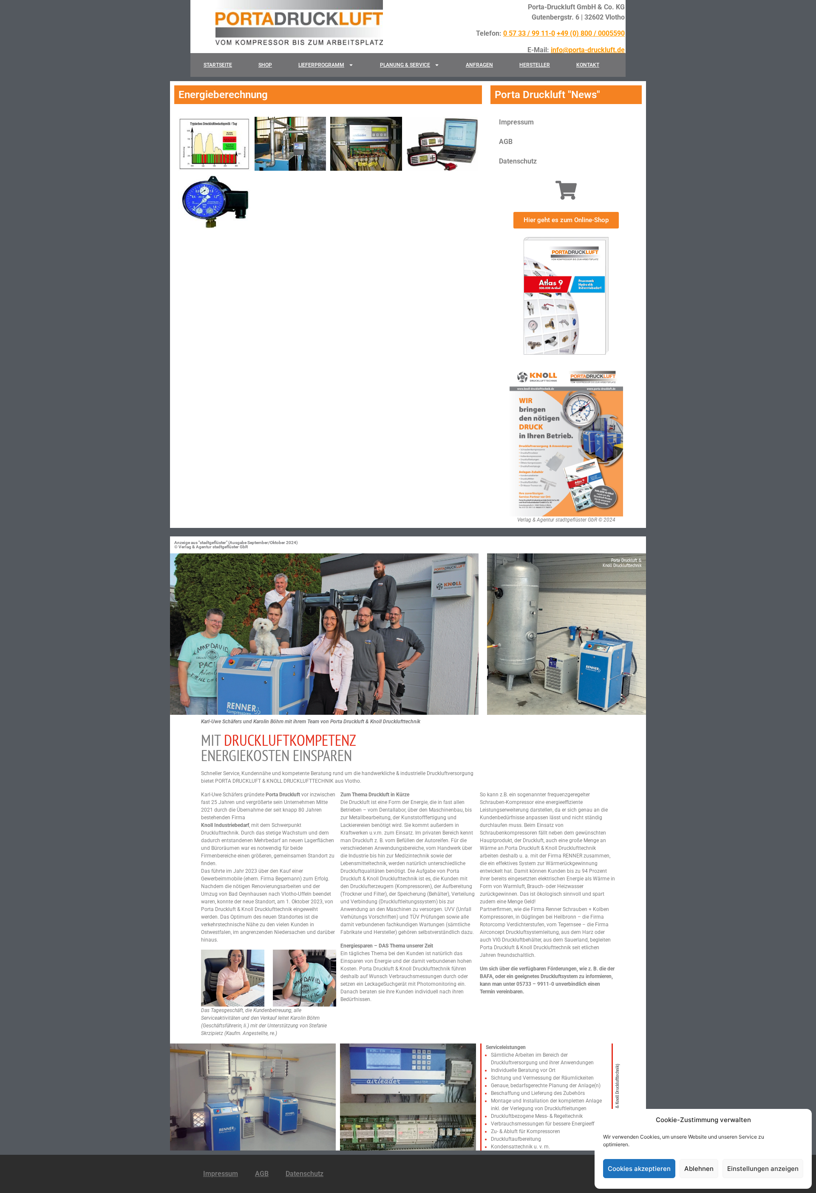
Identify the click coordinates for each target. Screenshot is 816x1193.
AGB (506, 142)
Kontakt (587, 65)
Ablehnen (699, 1169)
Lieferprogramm (321, 65)
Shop (265, 65)
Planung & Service (405, 65)
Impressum (516, 122)
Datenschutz (518, 161)
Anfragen (479, 65)
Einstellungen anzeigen (763, 1169)
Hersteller (534, 65)
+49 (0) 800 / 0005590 (591, 33)
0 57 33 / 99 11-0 (529, 33)
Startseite (218, 65)
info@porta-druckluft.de (588, 50)
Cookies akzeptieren (639, 1169)
